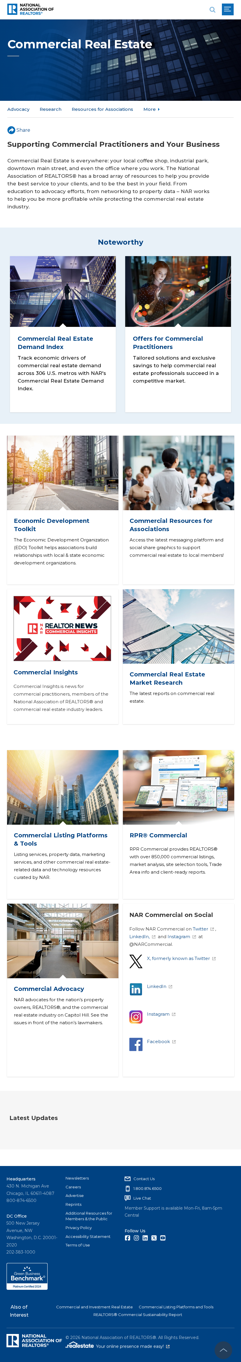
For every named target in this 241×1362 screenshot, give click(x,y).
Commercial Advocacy (49, 988)
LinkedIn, (139, 936)
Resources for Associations (102, 109)
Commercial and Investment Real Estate (94, 1307)
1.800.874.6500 (147, 1188)
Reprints (73, 1204)
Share (23, 130)
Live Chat (142, 1198)
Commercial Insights (46, 672)
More (149, 109)
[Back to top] (223, 1350)
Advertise (75, 1195)
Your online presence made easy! (133, 1346)
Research (50, 109)
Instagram (179, 936)
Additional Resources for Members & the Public (89, 1216)
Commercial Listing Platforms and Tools (176, 1307)
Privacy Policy (79, 1227)
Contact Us (144, 1178)
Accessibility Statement (88, 1236)
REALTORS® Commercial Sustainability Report (137, 1314)
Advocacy (18, 109)
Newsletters (77, 1178)
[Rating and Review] (27, 1288)
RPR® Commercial (158, 835)
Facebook (158, 1041)
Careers (73, 1187)
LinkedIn (156, 986)
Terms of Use (78, 1245)
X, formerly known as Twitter (178, 958)
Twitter (200, 929)
